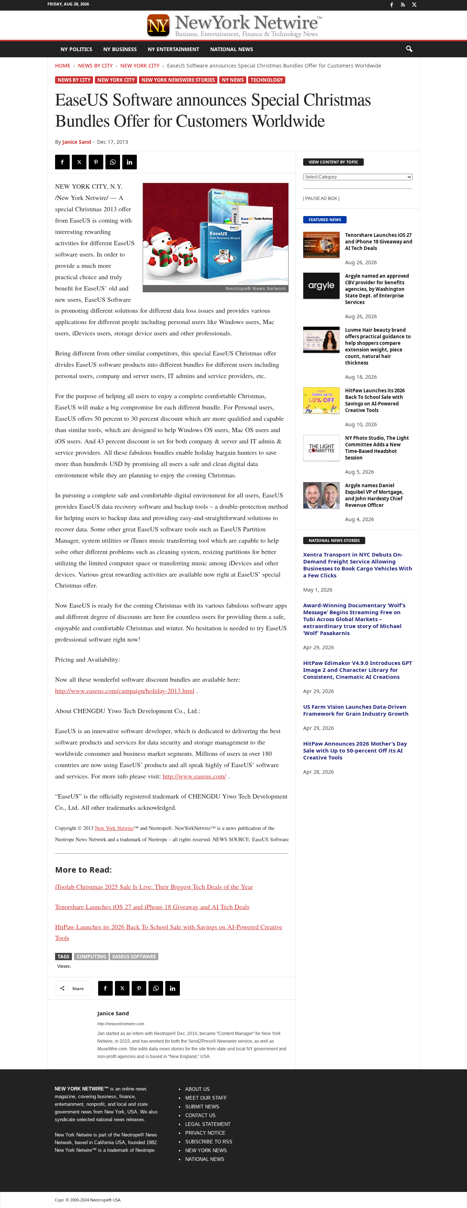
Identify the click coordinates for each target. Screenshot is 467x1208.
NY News (233, 80)
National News (231, 49)
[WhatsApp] (112, 162)
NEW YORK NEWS (206, 1150)
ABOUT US (197, 1089)
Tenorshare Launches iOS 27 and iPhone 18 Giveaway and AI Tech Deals (378, 241)
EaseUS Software (134, 956)
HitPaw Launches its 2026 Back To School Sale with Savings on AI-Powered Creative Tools (375, 400)
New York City (139, 65)
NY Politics (76, 49)
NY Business (120, 49)
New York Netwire (114, 827)
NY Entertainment (173, 49)
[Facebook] (391, 5)
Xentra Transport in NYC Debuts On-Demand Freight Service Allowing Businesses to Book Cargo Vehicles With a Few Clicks (357, 565)
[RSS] (403, 5)
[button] (409, 49)
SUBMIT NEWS (202, 1106)
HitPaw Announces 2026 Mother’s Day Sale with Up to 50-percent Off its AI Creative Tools (355, 750)
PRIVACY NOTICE (205, 1133)
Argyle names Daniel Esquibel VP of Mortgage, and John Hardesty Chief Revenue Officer (374, 495)
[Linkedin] (129, 162)
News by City (95, 65)
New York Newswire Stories (178, 80)
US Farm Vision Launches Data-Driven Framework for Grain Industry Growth (356, 710)
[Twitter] (414, 5)
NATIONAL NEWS (204, 1159)
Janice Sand (76, 141)
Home (62, 65)
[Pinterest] (96, 162)
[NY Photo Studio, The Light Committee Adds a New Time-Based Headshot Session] (321, 448)
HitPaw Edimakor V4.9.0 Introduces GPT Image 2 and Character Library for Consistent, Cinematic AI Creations (357, 669)
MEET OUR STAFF (206, 1098)
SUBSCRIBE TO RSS (208, 1141)
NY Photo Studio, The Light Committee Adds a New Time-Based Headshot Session (377, 448)
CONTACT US (200, 1115)
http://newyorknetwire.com (120, 1024)
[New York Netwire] (233, 25)
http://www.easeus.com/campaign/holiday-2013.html (124, 690)
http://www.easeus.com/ (194, 776)
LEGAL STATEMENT (208, 1124)
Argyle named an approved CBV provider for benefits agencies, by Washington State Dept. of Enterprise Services (377, 289)
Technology (267, 80)
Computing (91, 956)
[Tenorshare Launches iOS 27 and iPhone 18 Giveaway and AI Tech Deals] (321, 245)
